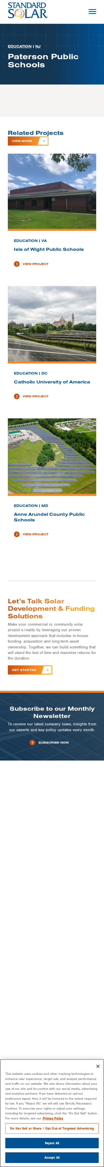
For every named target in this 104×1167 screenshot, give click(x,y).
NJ (38, 46)
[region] (52, 1113)
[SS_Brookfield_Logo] (28, 12)
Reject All (52, 1143)
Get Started (24, 670)
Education (20, 46)
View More (22, 141)
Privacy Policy (53, 1118)
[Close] (97, 1066)
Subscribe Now (53, 742)
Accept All (52, 1157)
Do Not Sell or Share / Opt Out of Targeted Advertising (52, 1128)
